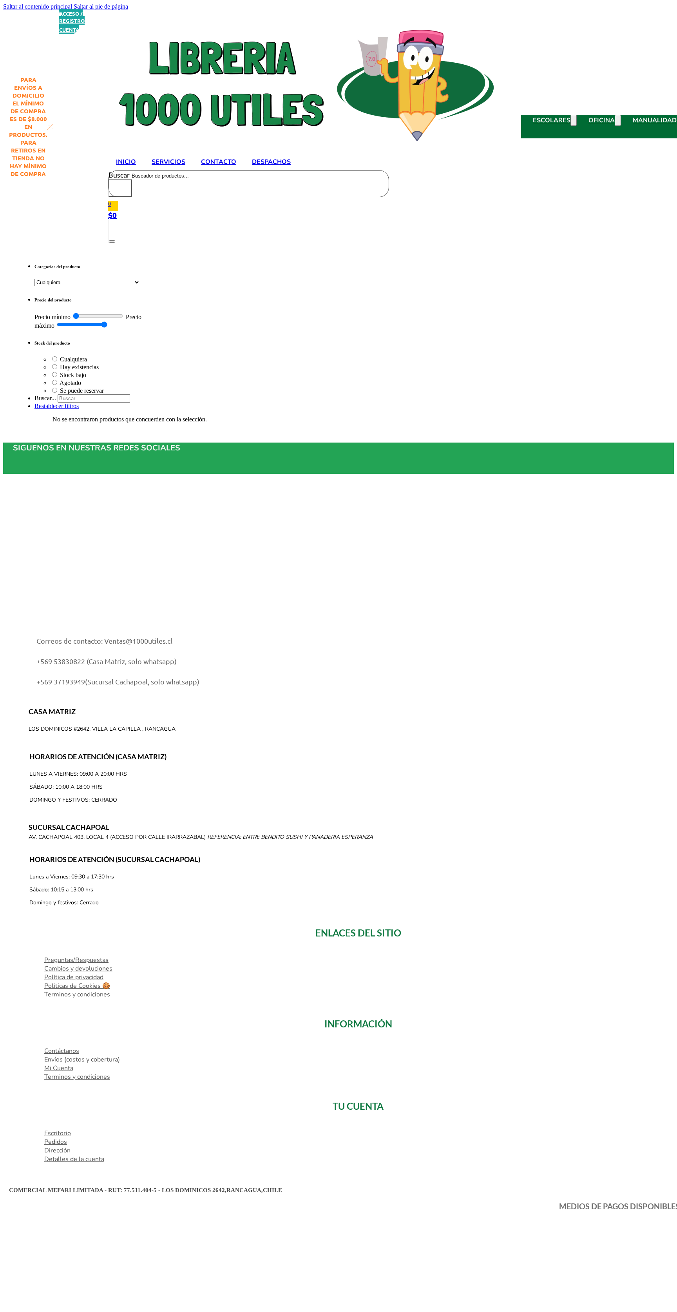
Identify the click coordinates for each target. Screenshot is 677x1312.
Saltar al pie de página (101, 6)
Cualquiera (73, 359)
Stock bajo (73, 375)
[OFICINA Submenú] (618, 120)
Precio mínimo (52, 317)
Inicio (126, 162)
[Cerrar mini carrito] (112, 241)
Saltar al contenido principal (37, 6)
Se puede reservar (82, 390)
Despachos (271, 162)
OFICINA (601, 120)
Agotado (70, 382)
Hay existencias (79, 367)
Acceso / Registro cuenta (72, 21)
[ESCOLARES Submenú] (573, 120)
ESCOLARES (551, 120)
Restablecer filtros (56, 406)
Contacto (218, 162)
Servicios (168, 162)
